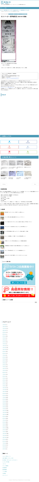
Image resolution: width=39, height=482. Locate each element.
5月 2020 (4, 401)
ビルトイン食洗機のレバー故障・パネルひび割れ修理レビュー (15, 236)
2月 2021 (4, 383)
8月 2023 (4, 334)
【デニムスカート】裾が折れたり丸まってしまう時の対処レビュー (16, 226)
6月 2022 (4, 357)
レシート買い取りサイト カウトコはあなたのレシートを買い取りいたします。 (15, 10)
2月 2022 (4, 364)
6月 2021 (4, 376)
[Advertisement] (19, 108)
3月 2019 (4, 427)
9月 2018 (4, 439)
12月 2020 (4, 387)
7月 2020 (4, 397)
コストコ (4, 463)
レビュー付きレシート (7, 456)
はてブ (28, 147)
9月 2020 (4, 393)
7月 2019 (4, 420)
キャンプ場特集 (5, 465)
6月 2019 (4, 422)
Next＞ (35, 184)
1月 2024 (4, 324)
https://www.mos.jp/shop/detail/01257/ (13, 78)
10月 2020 (4, 391)
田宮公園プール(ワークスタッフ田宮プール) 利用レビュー (14, 212)
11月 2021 (4, 370)
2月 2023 (4, 341)
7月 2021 (4, 374)
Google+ (9, 147)
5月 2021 (4, 378)
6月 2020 (4, 399)
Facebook (28, 142)
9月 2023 (4, 332)
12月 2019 (4, 410)
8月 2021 (4, 372)
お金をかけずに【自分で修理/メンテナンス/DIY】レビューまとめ (16, 255)
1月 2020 (4, 408)
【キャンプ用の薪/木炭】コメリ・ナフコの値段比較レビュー (15, 250)
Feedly (28, 152)
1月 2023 (4, 343)
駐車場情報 (5, 469)
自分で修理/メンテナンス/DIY (8, 458)
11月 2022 (4, 347)
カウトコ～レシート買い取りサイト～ (8, 87)
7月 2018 (4, 443)
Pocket (9, 152)
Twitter (9, 142)
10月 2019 (4, 414)
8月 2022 (4, 353)
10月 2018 (4, 437)
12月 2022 (4, 345)
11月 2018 (4, 435)
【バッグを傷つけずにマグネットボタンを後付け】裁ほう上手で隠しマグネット (18, 221)
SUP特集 (4, 473)
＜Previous (3, 184)
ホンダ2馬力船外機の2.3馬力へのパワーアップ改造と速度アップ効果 (16, 231)
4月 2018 (4, 448)
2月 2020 (4, 406)
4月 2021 (4, 380)
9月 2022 (4, 351)
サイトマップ (5, 475)
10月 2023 (4, 330)
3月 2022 (4, 362)
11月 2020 (4, 389)
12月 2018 (4, 433)
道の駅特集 (5, 467)
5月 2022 (4, 359)
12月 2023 (4, 326)
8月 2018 (4, 441)
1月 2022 (4, 366)
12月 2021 (4, 368)
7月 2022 (4, 355)
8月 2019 (4, 418)
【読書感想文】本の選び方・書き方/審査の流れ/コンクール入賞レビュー (17, 245)
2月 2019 (4, 429)
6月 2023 (4, 336)
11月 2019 (4, 412)
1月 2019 (4, 431)
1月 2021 (4, 385)
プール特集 (5, 471)
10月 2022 (4, 349)
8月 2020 (4, 395)
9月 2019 (4, 416)
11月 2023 (4, 328)
